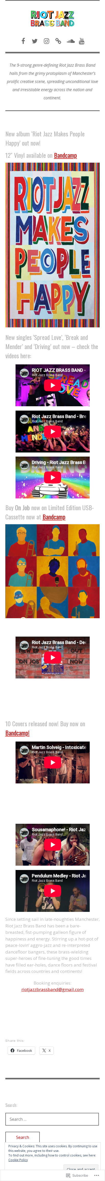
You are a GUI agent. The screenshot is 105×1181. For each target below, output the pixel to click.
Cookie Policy (18, 1160)
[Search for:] (52, 1119)
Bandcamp (65, 155)
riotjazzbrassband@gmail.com (52, 989)
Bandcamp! (17, 732)
